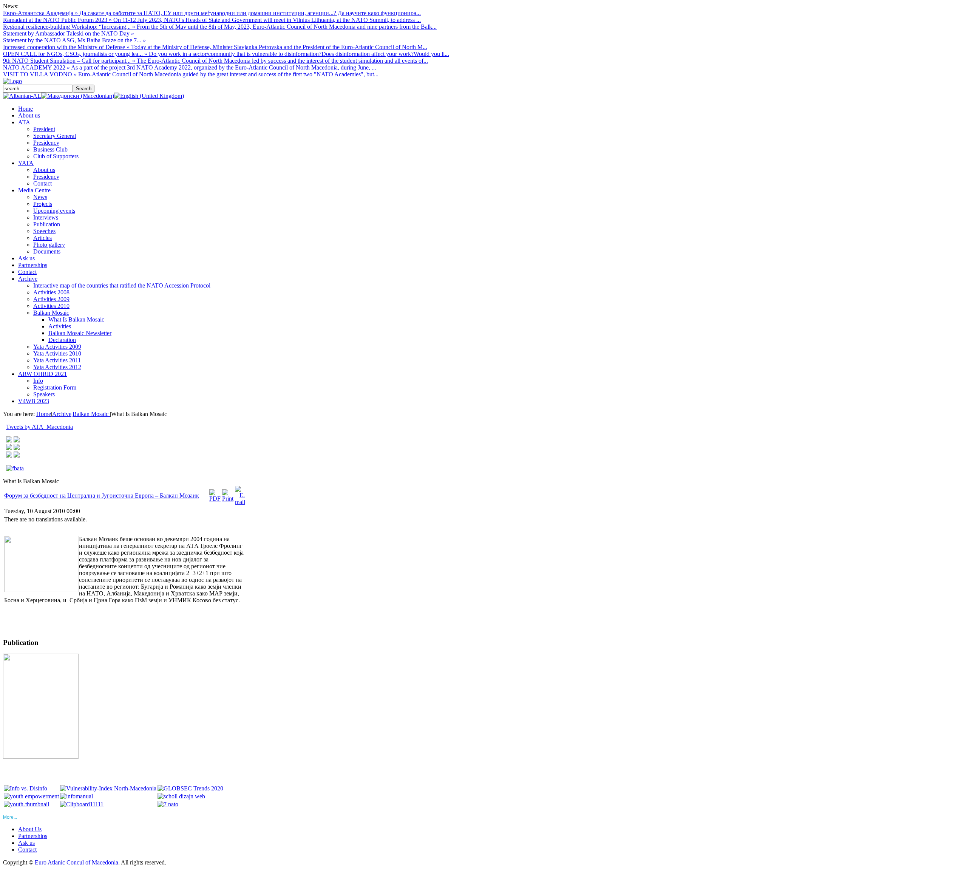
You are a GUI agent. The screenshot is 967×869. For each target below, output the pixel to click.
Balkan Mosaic (91, 414)
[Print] (227, 498)
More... (10, 817)
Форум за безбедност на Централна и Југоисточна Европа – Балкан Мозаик (101, 495)
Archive (61, 414)
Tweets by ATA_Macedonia (39, 427)
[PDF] (215, 498)
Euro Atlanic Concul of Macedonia (76, 862)
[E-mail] (240, 502)
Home (43, 414)
